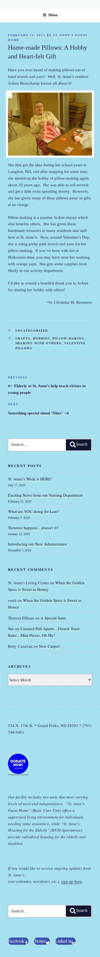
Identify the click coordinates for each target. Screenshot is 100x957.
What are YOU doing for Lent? (33, 511)
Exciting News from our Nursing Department (45, 495)
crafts (22, 338)
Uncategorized (31, 331)
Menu (53, 15)
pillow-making (69, 338)
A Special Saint (53, 617)
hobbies (41, 338)
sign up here (71, 881)
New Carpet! (49, 646)
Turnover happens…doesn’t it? (33, 527)
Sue (11, 628)
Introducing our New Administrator (37, 544)
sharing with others (38, 343)
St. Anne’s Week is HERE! (30, 478)
